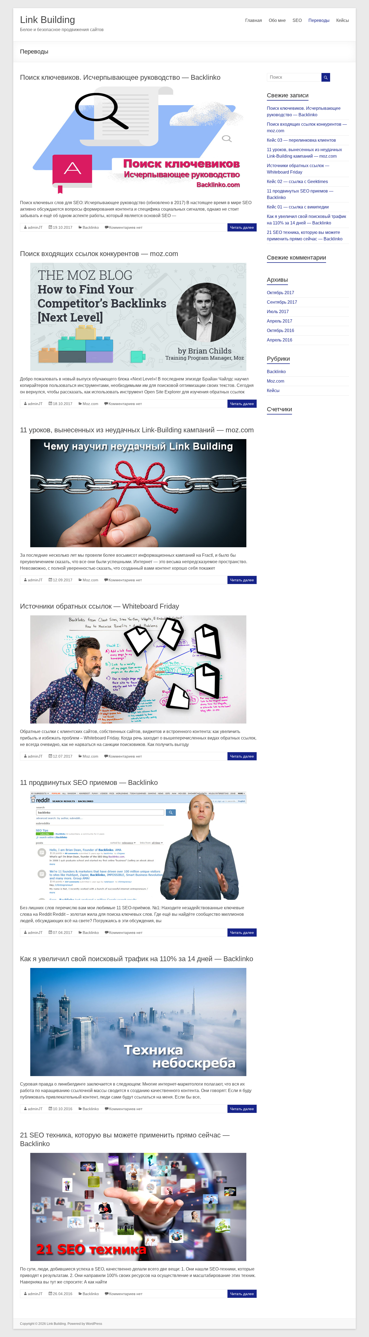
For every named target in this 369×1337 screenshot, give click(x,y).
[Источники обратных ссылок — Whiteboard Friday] (138, 618)
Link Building (47, 19)
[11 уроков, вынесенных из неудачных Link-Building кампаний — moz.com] (138, 441)
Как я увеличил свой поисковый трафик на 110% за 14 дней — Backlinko (136, 959)
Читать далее (242, 227)
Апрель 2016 (279, 340)
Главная (253, 20)
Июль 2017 (278, 311)
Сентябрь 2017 (282, 302)
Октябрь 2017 (280, 292)
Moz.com (90, 404)
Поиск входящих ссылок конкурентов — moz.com (99, 254)
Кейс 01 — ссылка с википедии (298, 207)
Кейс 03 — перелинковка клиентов (301, 140)
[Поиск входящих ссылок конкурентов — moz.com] (138, 265)
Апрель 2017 (279, 321)
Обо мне (277, 20)
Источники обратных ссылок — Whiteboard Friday (99, 606)
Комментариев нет (125, 227)
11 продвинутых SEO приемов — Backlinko (89, 782)
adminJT (35, 227)
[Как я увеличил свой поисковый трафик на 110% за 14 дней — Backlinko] (138, 970)
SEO (297, 20)
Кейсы (342, 20)
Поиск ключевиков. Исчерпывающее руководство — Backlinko (120, 77)
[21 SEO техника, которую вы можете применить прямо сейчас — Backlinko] (138, 1155)
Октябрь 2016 (280, 330)
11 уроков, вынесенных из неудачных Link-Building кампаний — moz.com (137, 430)
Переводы (319, 20)
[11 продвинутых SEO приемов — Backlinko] (138, 794)
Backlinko (91, 227)
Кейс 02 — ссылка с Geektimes (297, 181)
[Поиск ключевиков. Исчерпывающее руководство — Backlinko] (138, 89)
